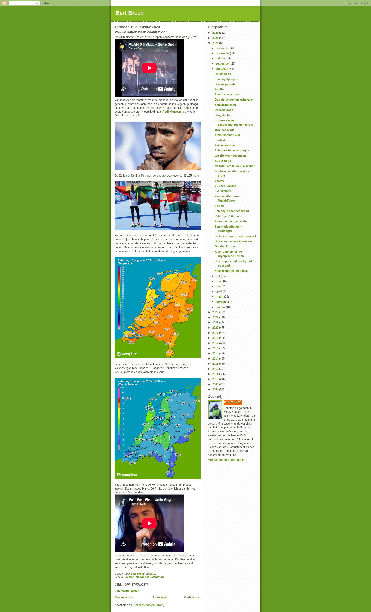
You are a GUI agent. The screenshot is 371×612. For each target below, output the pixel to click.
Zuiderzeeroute (225, 145)
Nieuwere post (124, 597)
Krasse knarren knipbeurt (231, 270)
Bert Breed (130, 13)
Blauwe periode (225, 84)
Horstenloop (223, 74)
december (223, 48)
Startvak (220, 140)
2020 (215, 327)
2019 (215, 332)
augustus (222, 68)
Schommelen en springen (232, 150)
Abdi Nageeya (172, 111)
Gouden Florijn (225, 246)
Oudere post (192, 597)
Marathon (157, 577)
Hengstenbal (223, 115)
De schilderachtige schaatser (234, 99)
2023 (215, 312)
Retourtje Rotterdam (228, 216)
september (223, 63)
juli (218, 276)
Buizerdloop (223, 160)
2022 (215, 317)
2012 (215, 368)
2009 (215, 384)
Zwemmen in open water (231, 221)
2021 (215, 322)
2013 (215, 363)
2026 (215, 32)
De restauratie (224, 110)
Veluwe (219, 180)
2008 (215, 389)
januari (221, 307)
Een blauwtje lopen (227, 94)
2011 (215, 374)
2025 (215, 37)
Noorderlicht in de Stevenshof (234, 166)
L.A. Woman (223, 191)
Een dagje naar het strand (232, 211)
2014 (215, 358)
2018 (215, 338)
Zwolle (219, 89)
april (219, 291)
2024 (215, 43)
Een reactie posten (127, 590)
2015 (215, 353)
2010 (215, 379)
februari (221, 301)
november (223, 53)
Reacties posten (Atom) (149, 605)
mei (219, 286)
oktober (221, 58)
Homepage (159, 597)
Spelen (219, 205)
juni (219, 281)
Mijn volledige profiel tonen (226, 459)
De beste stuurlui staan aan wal (235, 236)
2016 (215, 348)
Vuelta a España (225, 185)
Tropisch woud (224, 129)
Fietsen (129, 577)
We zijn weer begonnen (230, 155)
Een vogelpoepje (226, 79)
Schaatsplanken (225, 104)
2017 (215, 343)
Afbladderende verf (227, 135)
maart (220, 296)
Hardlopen (143, 577)
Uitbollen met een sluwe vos (233, 241)
